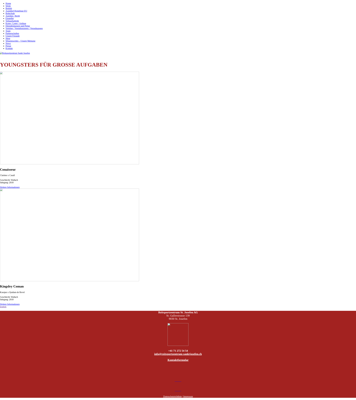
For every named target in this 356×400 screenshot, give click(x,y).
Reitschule (10, 13)
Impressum (188, 396)
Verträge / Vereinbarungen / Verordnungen (24, 28)
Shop (8, 38)
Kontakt (9, 48)
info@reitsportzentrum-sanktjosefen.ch (178, 353)
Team (8, 31)
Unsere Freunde (13, 36)
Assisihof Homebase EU (16, 11)
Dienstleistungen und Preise (18, 26)
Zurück (3, 307)
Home (8, 3)
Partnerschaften (12, 33)
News (8, 43)
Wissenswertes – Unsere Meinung (20, 41)
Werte (8, 6)
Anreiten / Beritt (13, 16)
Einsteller (10, 18)
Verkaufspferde (12, 21)
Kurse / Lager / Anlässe (16, 23)
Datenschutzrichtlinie (172, 396)
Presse (8, 46)
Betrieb (9, 8)
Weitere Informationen (10, 187)
